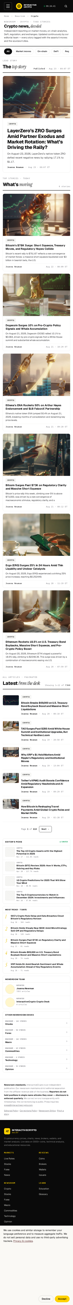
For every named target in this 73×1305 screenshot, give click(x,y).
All (8, 51)
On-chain (42, 51)
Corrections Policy (28, 1110)
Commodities (10, 1210)
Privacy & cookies (23, 1241)
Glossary (43, 1194)
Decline (46, 1298)
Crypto (7, 1188)
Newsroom (20, 16)
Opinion (8, 1221)
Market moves (23, 51)
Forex (7, 1169)
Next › (45, 829)
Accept (62, 1298)
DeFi (56, 51)
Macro (7, 1205)
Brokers (43, 1164)
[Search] (66, 6)
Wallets (42, 1169)
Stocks (7, 1164)
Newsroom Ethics (47, 1110)
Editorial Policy (11, 1110)
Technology (10, 1216)
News (7, 1175)
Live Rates (9, 1158)
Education (44, 1188)
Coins (42, 1158)
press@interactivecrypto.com (18, 1105)
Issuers (42, 1175)
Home (6, 16)
